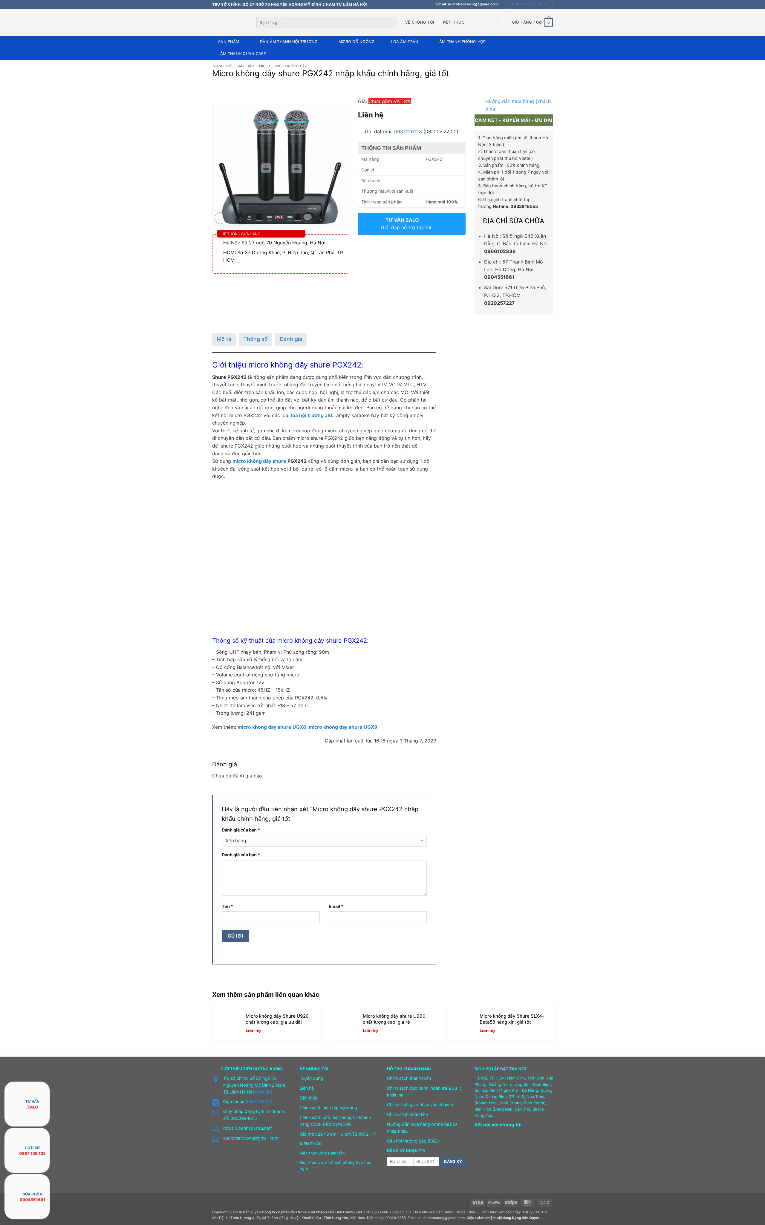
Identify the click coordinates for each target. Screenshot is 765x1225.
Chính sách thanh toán (409, 1078)
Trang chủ (222, 66)
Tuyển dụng (311, 1078)
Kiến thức (453, 22)
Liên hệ (307, 1088)
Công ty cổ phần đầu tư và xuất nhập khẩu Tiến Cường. (308, 1212)
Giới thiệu (309, 1097)
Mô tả (224, 339)
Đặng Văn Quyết (526, 1218)
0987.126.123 (259, 1101)
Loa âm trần (404, 41)
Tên (227, 906)
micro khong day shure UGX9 (343, 727)
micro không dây (278, 364)
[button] (532, 22)
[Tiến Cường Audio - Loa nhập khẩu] (229, 22)
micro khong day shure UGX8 (272, 727)
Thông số (255, 339)
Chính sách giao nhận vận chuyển (420, 1104)
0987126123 (408, 131)
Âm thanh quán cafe (243, 53)
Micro (264, 66)
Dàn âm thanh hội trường (289, 41)
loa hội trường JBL (312, 415)
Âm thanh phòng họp (462, 41)
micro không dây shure (259, 461)
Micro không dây (291, 66)
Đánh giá (291, 339)
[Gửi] (393, 22)
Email (336, 906)
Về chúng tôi (419, 22)
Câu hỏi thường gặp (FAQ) (413, 1140)
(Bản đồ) (264, 1091)
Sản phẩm (228, 41)
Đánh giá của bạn (241, 829)
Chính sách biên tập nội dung (328, 1107)
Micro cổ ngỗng (357, 41)
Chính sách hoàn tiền (407, 1114)
